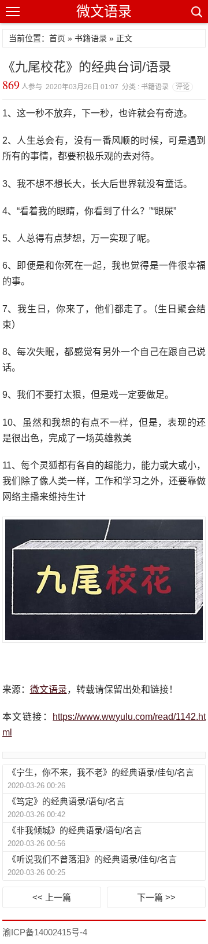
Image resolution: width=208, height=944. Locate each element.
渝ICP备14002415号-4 (44, 932)
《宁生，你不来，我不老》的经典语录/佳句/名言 (101, 772)
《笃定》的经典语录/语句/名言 (66, 801)
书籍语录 (91, 38)
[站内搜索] (196, 11)
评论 (183, 87)
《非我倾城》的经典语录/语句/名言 (75, 830)
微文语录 (104, 11)
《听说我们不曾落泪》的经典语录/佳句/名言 (92, 859)
